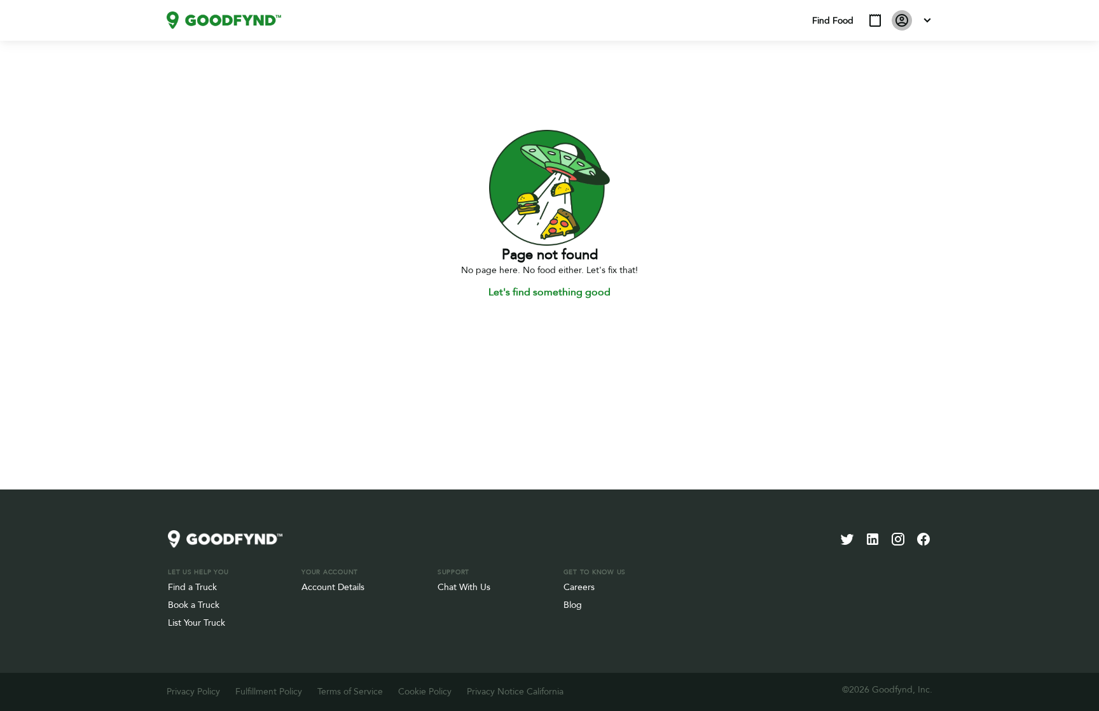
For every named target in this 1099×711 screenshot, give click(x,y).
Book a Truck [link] (193, 605)
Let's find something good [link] (549, 292)
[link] (224, 20)
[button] (875, 20)
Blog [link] (572, 605)
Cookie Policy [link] (425, 692)
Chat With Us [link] (464, 587)
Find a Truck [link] (192, 587)
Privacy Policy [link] (193, 692)
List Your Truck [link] (196, 623)
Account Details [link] (332, 587)
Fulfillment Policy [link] (268, 692)
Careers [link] (579, 587)
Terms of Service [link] (350, 692)
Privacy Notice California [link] (515, 692)
